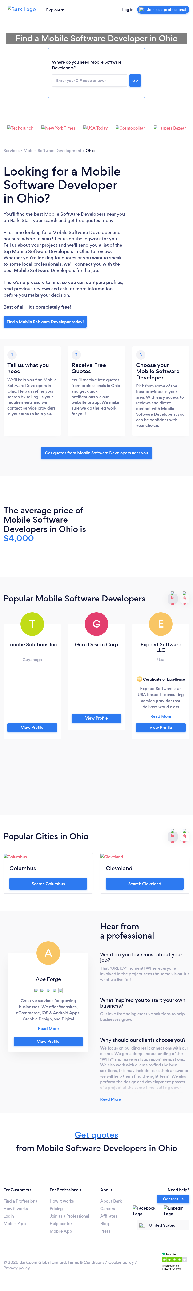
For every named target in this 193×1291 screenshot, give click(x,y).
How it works (16, 1208)
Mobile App (15, 1223)
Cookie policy (121, 1262)
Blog (104, 1223)
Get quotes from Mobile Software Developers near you (96, 453)
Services (12, 150)
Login (9, 1216)
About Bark (111, 1201)
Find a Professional (21, 1201)
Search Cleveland (144, 884)
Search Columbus (48, 884)
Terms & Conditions (86, 1262)
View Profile (32, 727)
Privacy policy (17, 1268)
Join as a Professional (69, 1216)
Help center (61, 1223)
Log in (127, 9)
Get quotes (96, 1135)
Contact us (173, 1199)
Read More (110, 1099)
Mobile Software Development (53, 150)
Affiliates (108, 1216)
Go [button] (135, 80)
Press (105, 1231)
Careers (107, 1208)
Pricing (56, 1208)
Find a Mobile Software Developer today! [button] (45, 322)
